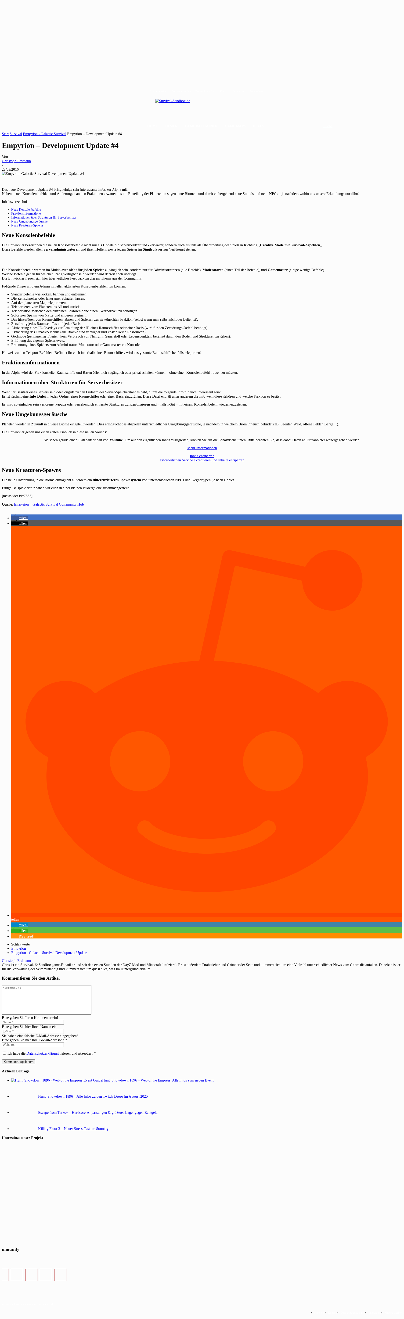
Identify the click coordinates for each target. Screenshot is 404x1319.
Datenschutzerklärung (43, 1053)
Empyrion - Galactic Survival (44, 134)
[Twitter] (31, 1275)
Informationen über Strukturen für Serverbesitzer (43, 217)
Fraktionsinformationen (26, 213)
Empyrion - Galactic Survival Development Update (49, 953)
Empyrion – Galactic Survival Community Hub (49, 504)
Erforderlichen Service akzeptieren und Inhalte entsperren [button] (202, 460)
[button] (333, 126)
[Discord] (46, 1275)
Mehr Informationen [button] (202, 448)
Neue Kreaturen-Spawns (27, 225)
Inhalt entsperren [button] (202, 456)
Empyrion (18, 948)
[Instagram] (17, 1275)
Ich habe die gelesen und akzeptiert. (51, 1053)
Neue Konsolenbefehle (26, 209)
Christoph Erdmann (16, 161)
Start (5, 134)
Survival (16, 134)
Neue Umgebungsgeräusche (29, 221)
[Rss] (60, 1275)
